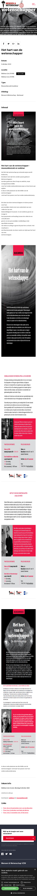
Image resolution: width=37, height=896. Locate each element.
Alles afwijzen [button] (27, 888)
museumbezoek (22, 798)
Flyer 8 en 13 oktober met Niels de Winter (16, 810)
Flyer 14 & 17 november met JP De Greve (15, 813)
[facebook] (3, 43)
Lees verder (32, 879)
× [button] (35, 869)
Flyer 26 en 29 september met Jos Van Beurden (17, 808)
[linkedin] (18, 43)
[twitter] (8, 43)
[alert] (18, 882)
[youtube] (11, 854)
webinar (11, 798)
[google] (13, 43)
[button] (18, 893)
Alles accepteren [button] (10, 888)
